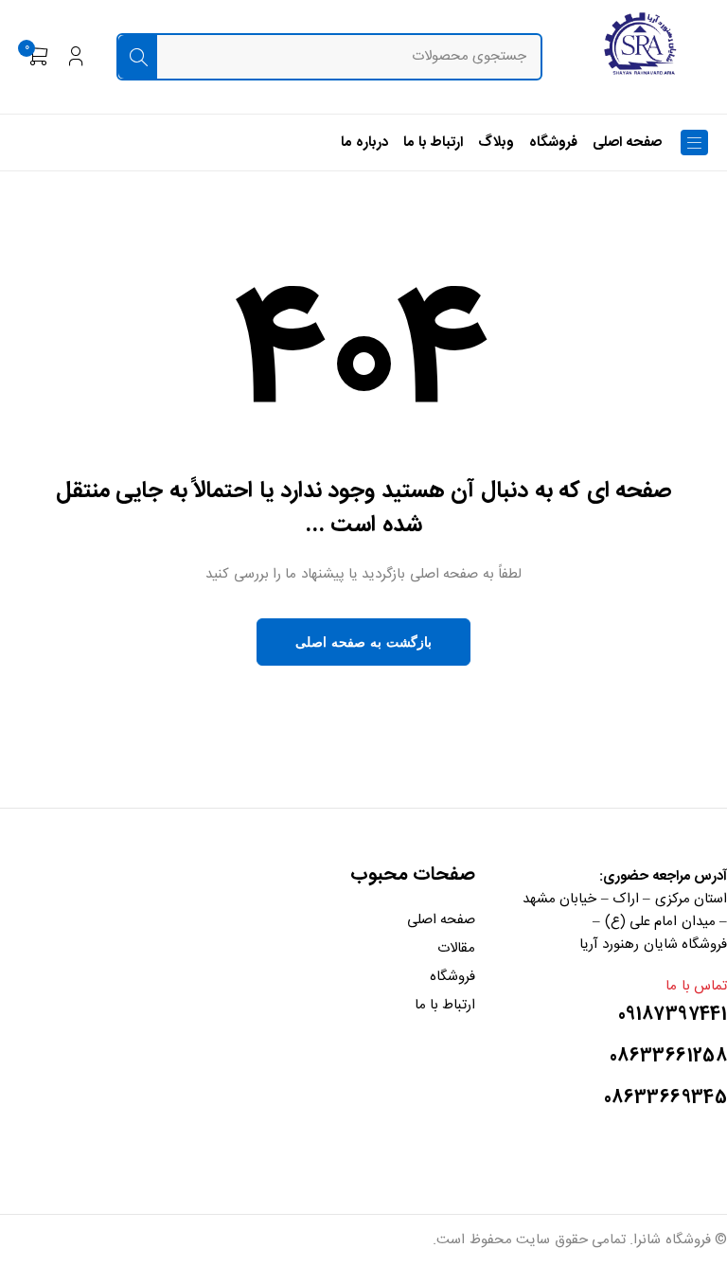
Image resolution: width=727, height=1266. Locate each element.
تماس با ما (696, 986)
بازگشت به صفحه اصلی (363, 642)
